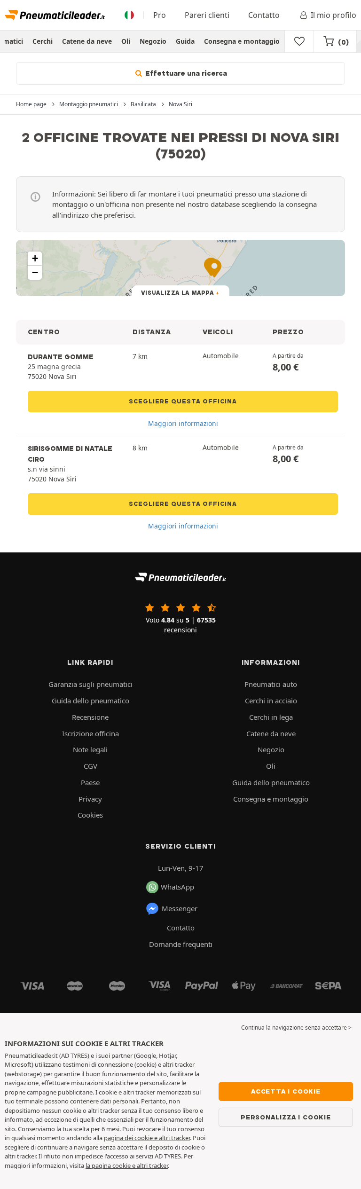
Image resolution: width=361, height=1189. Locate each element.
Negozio (153, 41)
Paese (90, 782)
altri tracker (152, 1165)
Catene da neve (87, 41)
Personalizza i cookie (286, 1117)
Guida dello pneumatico (90, 700)
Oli (125, 41)
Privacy (90, 798)
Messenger (179, 908)
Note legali (90, 749)
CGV (90, 766)
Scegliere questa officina (183, 401)
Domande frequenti (180, 944)
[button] (35, 259)
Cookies (90, 814)
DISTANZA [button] (152, 332)
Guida (185, 41)
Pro (159, 15)
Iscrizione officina (90, 733)
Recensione (90, 717)
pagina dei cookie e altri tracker (147, 1138)
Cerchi (42, 41)
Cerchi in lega (271, 717)
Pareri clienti (207, 15)
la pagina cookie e (111, 1165)
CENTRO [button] (44, 332)
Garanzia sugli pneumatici (90, 684)
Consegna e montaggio (242, 41)
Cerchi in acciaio (271, 700)
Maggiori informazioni (183, 423)
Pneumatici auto (270, 684)
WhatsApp (177, 886)
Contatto (264, 15)
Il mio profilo (333, 15)
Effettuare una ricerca (185, 73)
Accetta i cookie (286, 1091)
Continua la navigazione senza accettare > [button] (296, 1028)
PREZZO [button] (288, 332)
